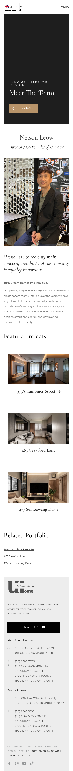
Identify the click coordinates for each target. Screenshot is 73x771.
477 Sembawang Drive (38, 509)
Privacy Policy (19, 755)
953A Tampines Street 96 (39, 391)
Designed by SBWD (45, 751)
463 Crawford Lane (38, 450)
